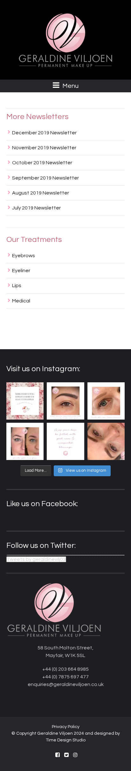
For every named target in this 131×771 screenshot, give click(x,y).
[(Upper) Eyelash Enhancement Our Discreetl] (106, 401)
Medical (21, 300)
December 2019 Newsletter (44, 132)
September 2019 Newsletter (45, 177)
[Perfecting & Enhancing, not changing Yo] (25, 441)
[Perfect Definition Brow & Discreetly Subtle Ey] (65, 401)
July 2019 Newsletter (36, 207)
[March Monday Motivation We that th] (65, 441)
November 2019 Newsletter (44, 147)
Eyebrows (23, 255)
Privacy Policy (65, 727)
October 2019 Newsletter (42, 162)
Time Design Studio (66, 740)
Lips (16, 285)
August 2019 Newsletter (40, 192)
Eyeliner (21, 270)
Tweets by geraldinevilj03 (36, 559)
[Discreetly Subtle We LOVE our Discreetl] (106, 441)
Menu (70, 86)
